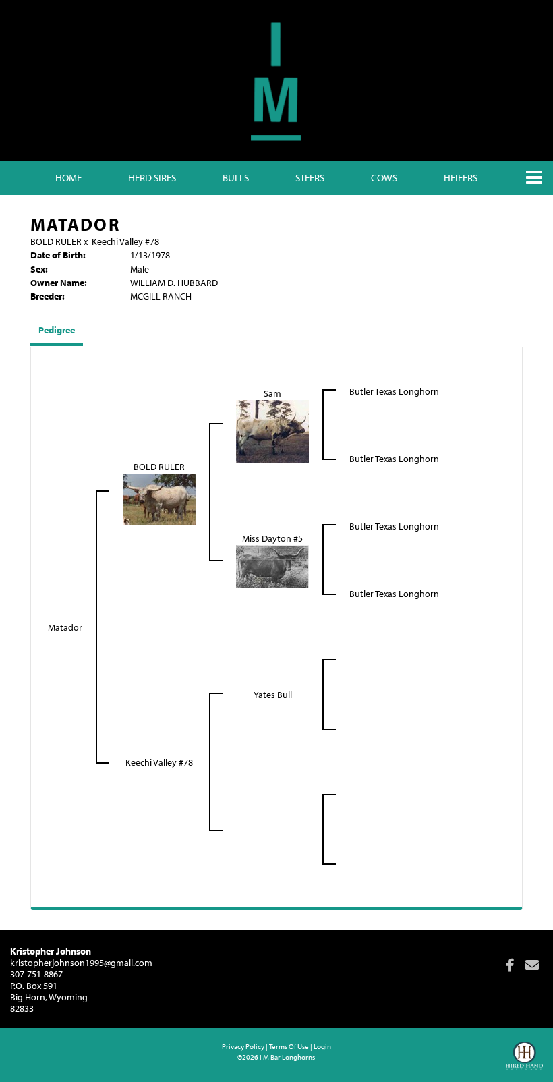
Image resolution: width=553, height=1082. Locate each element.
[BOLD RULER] (159, 498)
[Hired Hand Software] (524, 1062)
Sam (272, 393)
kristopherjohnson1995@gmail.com (81, 963)
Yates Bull (273, 695)
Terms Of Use (289, 1046)
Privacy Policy (243, 1046)
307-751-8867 (36, 974)
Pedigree (56, 330)
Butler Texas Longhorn (394, 391)
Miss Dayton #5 (272, 538)
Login (322, 1046)
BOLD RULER (56, 241)
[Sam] (272, 430)
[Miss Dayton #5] (272, 565)
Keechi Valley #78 (125, 241)
